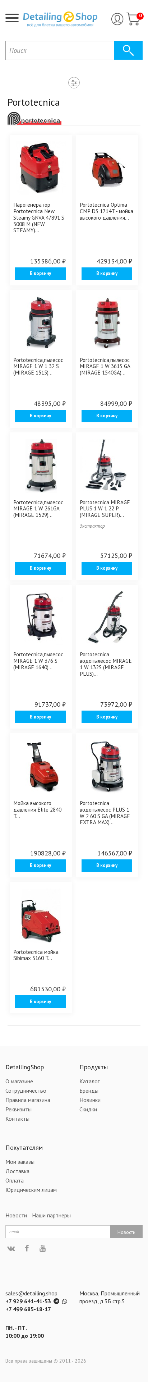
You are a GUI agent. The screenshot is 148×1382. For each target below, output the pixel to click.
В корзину (40, 273)
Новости (16, 1215)
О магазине (19, 1081)
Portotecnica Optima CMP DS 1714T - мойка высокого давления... (106, 211)
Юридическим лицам (31, 1189)
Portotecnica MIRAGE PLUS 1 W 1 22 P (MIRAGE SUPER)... (105, 508)
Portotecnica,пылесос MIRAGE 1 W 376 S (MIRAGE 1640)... (38, 660)
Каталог (89, 1081)
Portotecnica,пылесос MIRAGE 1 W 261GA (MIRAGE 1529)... (38, 508)
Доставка (17, 1171)
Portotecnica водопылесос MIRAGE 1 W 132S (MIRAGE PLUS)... (106, 664)
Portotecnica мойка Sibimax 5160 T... (36, 955)
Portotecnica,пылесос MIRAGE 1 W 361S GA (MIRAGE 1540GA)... (105, 366)
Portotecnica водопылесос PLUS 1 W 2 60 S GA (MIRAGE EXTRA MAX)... (105, 812)
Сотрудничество (25, 1090)
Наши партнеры (51, 1215)
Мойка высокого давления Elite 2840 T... (37, 809)
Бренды (88, 1090)
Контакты (17, 1118)
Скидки (88, 1109)
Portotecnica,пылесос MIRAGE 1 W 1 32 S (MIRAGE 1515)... (38, 366)
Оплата (14, 1180)
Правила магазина (27, 1099)
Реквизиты (18, 1109)
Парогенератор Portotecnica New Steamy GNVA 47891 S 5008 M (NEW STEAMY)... (38, 217)
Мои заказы (19, 1161)
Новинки (90, 1099)
